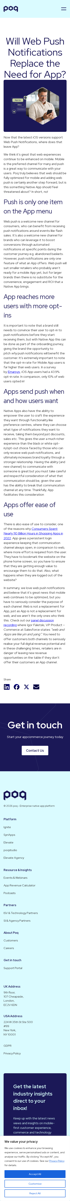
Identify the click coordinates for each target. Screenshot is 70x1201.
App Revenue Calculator (19, 885)
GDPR (7, 1046)
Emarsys (14, 372)
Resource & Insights (18, 870)
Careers (9, 948)
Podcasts (9, 893)
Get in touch (12, 960)
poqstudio (10, 850)
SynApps (9, 835)
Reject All (35, 1193)
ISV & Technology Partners (21, 913)
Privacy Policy (56, 1161)
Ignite (7, 827)
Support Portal (13, 968)
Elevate (8, 842)
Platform (10, 819)
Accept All (35, 1174)
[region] (35, 1168)
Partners (10, 905)
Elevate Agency (14, 858)
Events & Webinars (15, 878)
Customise (35, 1183)
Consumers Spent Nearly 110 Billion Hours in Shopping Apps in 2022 (33, 533)
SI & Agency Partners (17, 921)
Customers (11, 940)
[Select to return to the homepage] (11, 9)
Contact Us (35, 750)
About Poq (11, 933)
